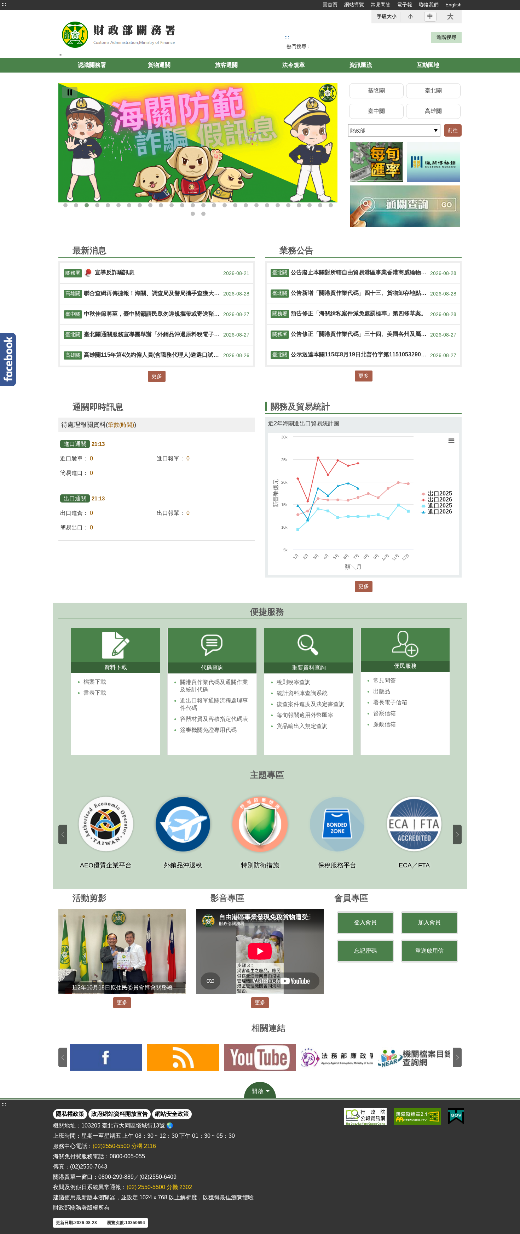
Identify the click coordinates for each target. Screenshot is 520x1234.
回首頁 (330, 4)
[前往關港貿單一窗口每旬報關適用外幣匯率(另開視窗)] (376, 162)
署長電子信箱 (390, 702)
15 (214, 205)
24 (309, 205)
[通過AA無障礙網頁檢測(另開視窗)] (417, 1116)
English (453, 4)
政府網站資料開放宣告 (119, 1114)
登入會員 (365, 922)
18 (245, 205)
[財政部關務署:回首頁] (139, 34)
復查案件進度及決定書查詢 (311, 704)
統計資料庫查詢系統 (302, 693)
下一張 (457, 834)
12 (182, 205)
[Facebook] (8, 359)
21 (277, 205)
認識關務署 (92, 65)
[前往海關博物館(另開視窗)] (433, 162)
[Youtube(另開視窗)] (260, 1057)
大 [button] (450, 16)
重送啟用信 (429, 951)
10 (160, 205)
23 (298, 205)
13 (192, 205)
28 (203, 213)
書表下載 (94, 693)
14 (203, 205)
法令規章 (293, 65)
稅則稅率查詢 (294, 682)
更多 (156, 376)
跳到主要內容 (18, 4)
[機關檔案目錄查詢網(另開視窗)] (414, 1057)
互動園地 (428, 65)
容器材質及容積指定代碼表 (214, 719)
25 (320, 205)
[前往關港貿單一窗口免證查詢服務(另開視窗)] (405, 206)
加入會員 (429, 922)
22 (288, 205)
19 (256, 205)
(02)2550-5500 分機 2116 (124, 1146)
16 (224, 205)
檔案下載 (94, 682)
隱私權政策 (70, 1114)
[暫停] (69, 92)
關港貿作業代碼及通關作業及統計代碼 (214, 686)
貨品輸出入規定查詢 (302, 726)
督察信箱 (384, 713)
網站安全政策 (172, 1114)
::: (4, 4)
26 (330, 205)
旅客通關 (226, 65)
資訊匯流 (360, 65)
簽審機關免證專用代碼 (208, 730)
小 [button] (410, 16)
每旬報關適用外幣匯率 (305, 715)
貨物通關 (159, 65)
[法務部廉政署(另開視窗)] (337, 1057)
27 (192, 213)
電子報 (404, 4)
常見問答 (381, 4)
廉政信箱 (384, 724)
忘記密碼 (365, 951)
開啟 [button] (258, 1091)
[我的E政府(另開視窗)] (456, 1116)
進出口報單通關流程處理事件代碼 (214, 704)
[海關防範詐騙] (197, 142)
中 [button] (430, 16)
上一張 (62, 834)
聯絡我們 (429, 4)
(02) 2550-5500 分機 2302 (159, 1187)
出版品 (381, 691)
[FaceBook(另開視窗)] (106, 1057)
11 (171, 205)
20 (267, 205)
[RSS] (183, 1057)
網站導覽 (354, 4)
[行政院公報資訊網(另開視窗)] (365, 1116)
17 (235, 205)
